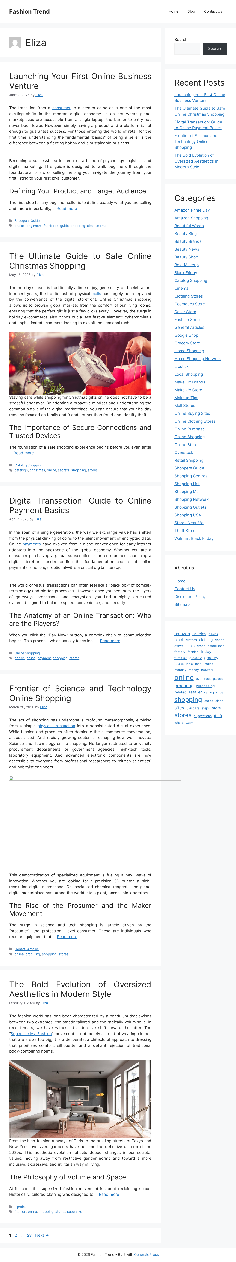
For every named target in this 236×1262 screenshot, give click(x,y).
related (180, 692)
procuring (32, 954)
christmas (37, 470)
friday (206, 651)
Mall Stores (184, 405)
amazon (182, 633)
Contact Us (213, 11)
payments (32, 544)
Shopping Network (191, 499)
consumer (61, 108)
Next (42, 1235)
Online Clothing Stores (195, 421)
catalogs (21, 470)
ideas (179, 663)
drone (201, 646)
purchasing (205, 686)
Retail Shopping (188, 460)
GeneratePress (146, 1254)
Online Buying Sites (192, 413)
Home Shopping (189, 351)
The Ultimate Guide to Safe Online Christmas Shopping (80, 260)
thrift (218, 716)
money (194, 670)
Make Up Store (188, 390)
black (179, 640)
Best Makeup (186, 265)
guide (64, 226)
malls (96, 293)
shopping (78, 226)
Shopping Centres (190, 476)
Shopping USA (187, 515)
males (208, 664)
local (198, 664)
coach (219, 640)
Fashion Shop (187, 319)
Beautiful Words (189, 225)
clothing (206, 640)
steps (206, 708)
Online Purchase (189, 429)
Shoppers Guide (27, 221)
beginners (34, 226)
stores (101, 226)
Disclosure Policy (190, 596)
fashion (20, 1211)
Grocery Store (187, 343)
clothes (191, 640)
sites (90, 226)
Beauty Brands (188, 241)
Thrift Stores (186, 530)
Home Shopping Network (197, 358)
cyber (178, 646)
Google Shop (186, 335)
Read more (67, 208)
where (179, 722)
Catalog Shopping (29, 465)
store (216, 708)
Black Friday (185, 272)
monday (180, 670)
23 (30, 1235)
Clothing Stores (188, 296)
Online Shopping (27, 653)
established (216, 646)
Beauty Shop (186, 257)
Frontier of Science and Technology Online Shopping (196, 141)
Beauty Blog (185, 233)
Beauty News (186, 249)
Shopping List (187, 483)
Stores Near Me (189, 523)
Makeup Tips (186, 397)
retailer (195, 692)
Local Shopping (188, 374)
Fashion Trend (29, 11)
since (219, 701)
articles (199, 633)
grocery (211, 657)
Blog (191, 11)
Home (173, 11)
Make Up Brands (189, 382)
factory (179, 652)
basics (20, 226)
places (218, 679)
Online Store (185, 444)
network (207, 670)
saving (209, 692)
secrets (63, 470)
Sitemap (182, 604)
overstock (203, 679)
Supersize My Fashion (31, 1033)
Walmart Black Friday (194, 538)
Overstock (183, 452)
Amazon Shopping (191, 218)
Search (180, 39)
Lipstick (21, 1207)
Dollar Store (185, 311)
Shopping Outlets (190, 507)
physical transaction (56, 726)
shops (208, 701)
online (51, 470)
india (189, 664)
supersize (74, 1211)
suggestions (203, 716)
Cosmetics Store (189, 304)
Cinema (181, 288)
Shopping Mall (187, 491)
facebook (51, 226)
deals (190, 646)
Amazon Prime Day (192, 210)
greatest (195, 658)
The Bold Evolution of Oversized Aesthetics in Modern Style (80, 989)
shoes (220, 692)
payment (44, 658)
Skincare (192, 708)
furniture (180, 658)
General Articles (27, 949)
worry (189, 722)
